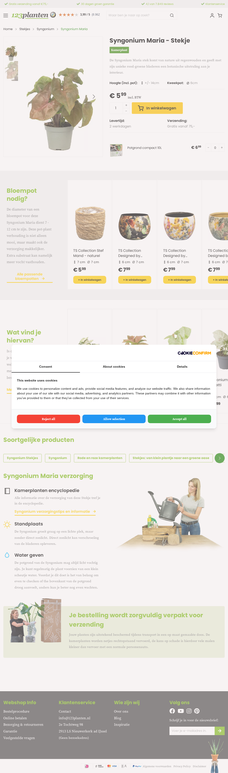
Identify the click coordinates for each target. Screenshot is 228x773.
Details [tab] (182, 366)
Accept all (179, 419)
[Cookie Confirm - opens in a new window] (194, 353)
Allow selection (114, 419)
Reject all (48, 419)
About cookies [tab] (114, 366)
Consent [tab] (45, 366)
